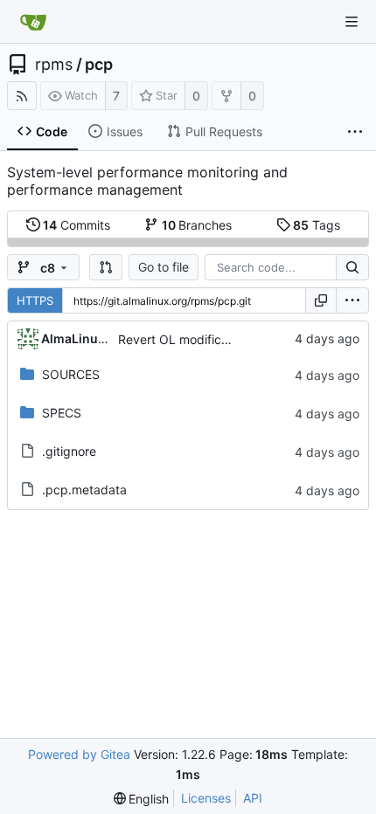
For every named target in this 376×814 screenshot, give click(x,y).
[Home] (33, 22)
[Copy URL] (321, 300)
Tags (316, 224)
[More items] (355, 132)
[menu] (352, 300)
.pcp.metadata (84, 489)
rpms (54, 64)
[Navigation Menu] (351, 22)
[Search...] (352, 267)
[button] (105, 267)
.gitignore (69, 451)
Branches (197, 224)
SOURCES (71, 374)
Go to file (163, 266)
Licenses (206, 797)
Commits (76, 224)
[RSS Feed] (22, 95)
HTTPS (35, 300)
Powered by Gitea (79, 754)
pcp (99, 64)
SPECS (61, 412)
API (252, 797)
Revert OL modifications (186, 339)
